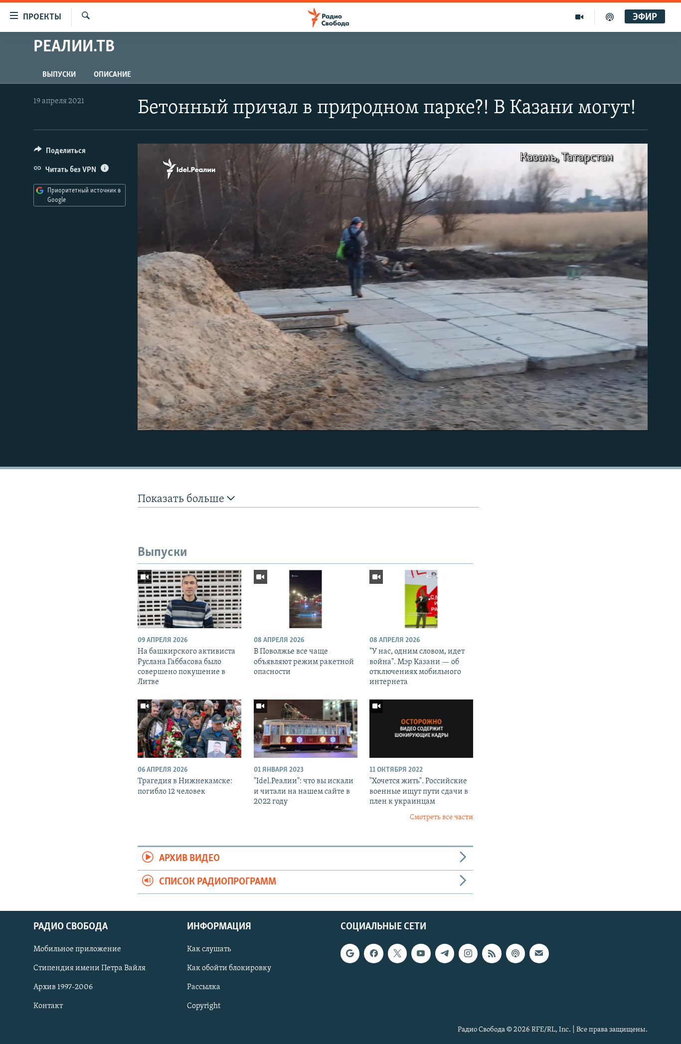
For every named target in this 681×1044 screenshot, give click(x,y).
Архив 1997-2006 (63, 988)
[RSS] (491, 953)
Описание (112, 75)
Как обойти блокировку (229, 969)
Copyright (203, 1007)
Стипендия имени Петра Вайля (89, 969)
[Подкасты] (515, 953)
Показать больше (182, 499)
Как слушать (209, 950)
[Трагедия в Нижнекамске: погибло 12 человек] (189, 728)
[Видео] (579, 16)
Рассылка (203, 988)
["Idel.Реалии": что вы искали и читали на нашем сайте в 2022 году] (305, 728)
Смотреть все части (441, 817)
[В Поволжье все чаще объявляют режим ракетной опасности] (305, 599)
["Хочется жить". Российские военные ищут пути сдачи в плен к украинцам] (421, 728)
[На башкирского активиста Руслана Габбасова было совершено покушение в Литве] (189, 599)
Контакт (48, 1007)
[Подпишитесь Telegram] (444, 953)
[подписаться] (538, 953)
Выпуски (59, 75)
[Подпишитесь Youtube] (420, 953)
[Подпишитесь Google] (349, 953)
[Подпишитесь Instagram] (468, 953)
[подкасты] (610, 16)
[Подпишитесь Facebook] (373, 953)
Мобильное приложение (77, 950)
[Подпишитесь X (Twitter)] (397, 953)
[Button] (60, 153)
